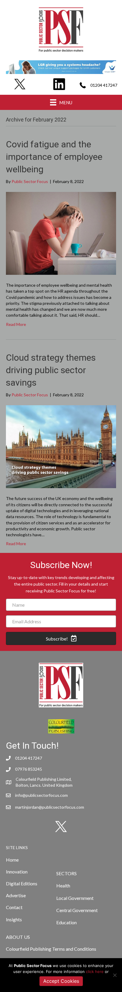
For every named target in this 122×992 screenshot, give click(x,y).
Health (63, 885)
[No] (115, 975)
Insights (14, 919)
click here (95, 971)
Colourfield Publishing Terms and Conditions (51, 949)
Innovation (17, 871)
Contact (14, 907)
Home (12, 859)
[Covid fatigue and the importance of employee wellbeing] (61, 232)
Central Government (77, 910)
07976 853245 (28, 769)
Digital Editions (21, 883)
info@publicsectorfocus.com (41, 795)
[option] (61, 67)
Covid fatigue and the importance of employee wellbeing (54, 156)
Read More (16, 324)
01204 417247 (103, 85)
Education (66, 922)
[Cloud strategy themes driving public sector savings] (61, 446)
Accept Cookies (61, 981)
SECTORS (66, 873)
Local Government (75, 898)
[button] (61, 638)
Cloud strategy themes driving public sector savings (51, 370)
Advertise (16, 895)
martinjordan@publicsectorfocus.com (49, 807)
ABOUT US (18, 937)
